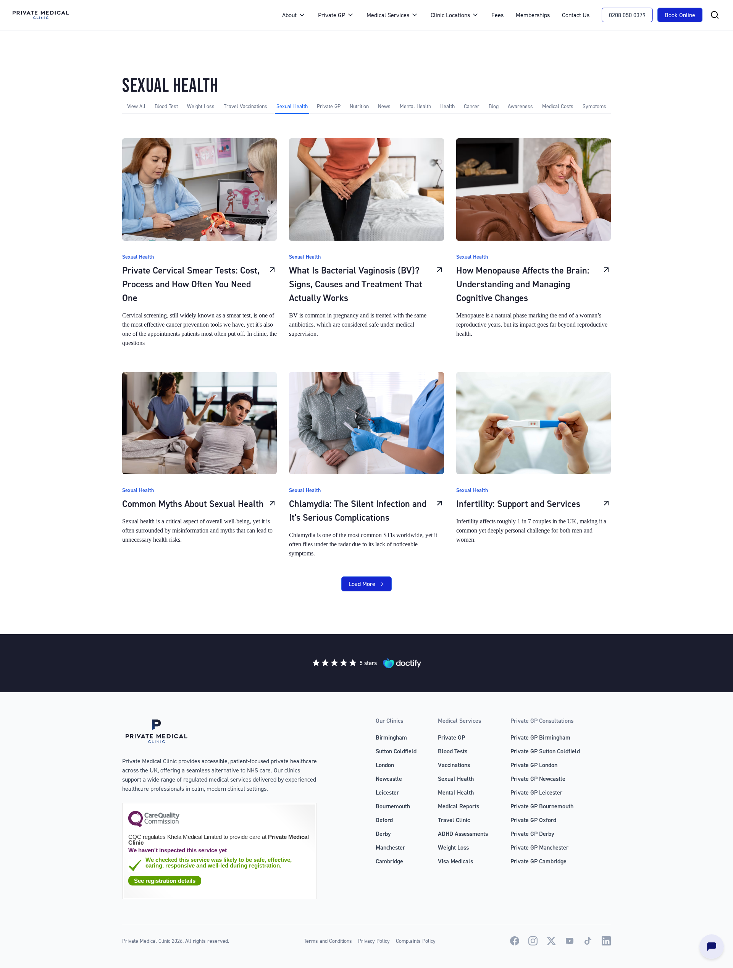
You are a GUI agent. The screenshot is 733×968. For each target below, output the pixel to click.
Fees (497, 15)
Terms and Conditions (328, 940)
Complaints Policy (416, 940)
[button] (294, 14)
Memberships (533, 15)
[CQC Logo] (153, 825)
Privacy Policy (374, 940)
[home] (139, 15)
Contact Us (575, 15)
